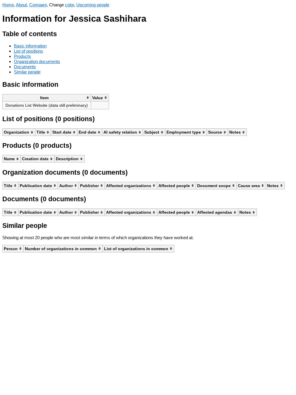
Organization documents (37, 61)
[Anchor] (61, 33)
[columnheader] (47, 97)
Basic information (30, 45)
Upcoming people (92, 4)
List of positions (28, 51)
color (69, 4)
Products (22, 56)
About (21, 4)
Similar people (27, 71)
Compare (38, 4)
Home (8, 4)
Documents (25, 66)
